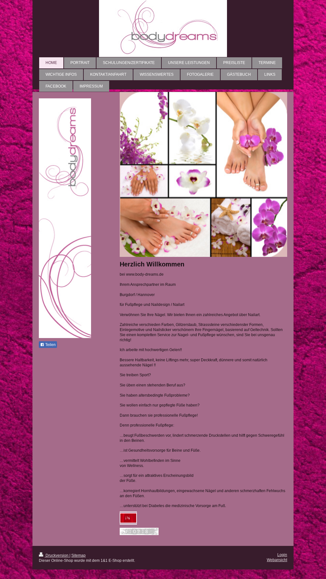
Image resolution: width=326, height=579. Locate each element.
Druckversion (57, 555)
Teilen (50, 344)
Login (282, 555)
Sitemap (78, 555)
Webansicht (277, 560)
